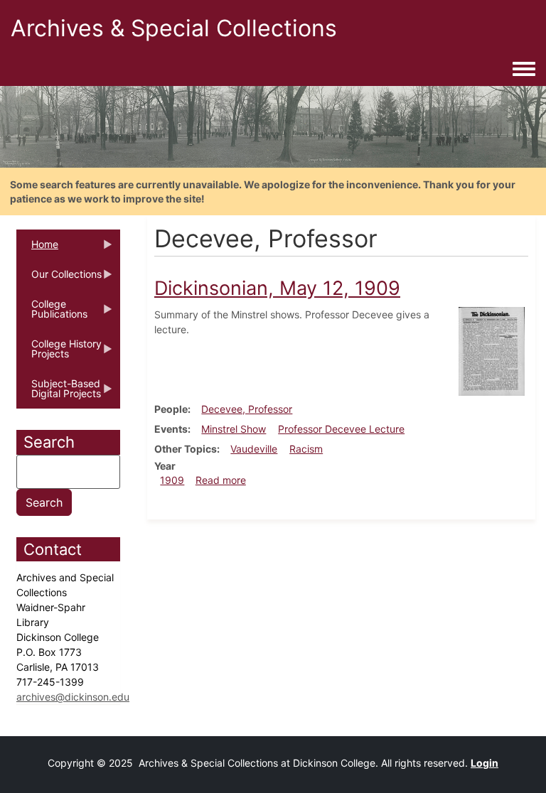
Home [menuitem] (37, 248)
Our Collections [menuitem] (59, 278)
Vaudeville (253, 449)
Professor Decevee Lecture (341, 429)
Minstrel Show (233, 429)
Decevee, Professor (246, 409)
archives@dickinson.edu (72, 697)
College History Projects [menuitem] (59, 353)
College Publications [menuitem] (51, 313)
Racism (306, 449)
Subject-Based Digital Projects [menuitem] (58, 393)
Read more (221, 480)
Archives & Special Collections (174, 28)
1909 (172, 480)
